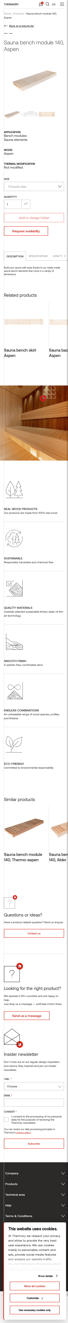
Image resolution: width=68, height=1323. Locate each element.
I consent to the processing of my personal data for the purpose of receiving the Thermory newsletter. (36, 1119)
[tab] (15, 256)
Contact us (34, 933)
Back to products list (21, 25)
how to (58, 255)
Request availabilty (26, 231)
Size (6, 178)
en (53, 4)
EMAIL (8, 1095)
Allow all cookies (34, 1286)
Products (18, 13)
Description (15, 256)
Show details (45, 1275)
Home (7, 13)
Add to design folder (34, 218)
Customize (33, 1297)
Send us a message (26, 1016)
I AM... (8, 1078)
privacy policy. (23, 1132)
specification (38, 255)
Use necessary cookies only (35, 1309)
